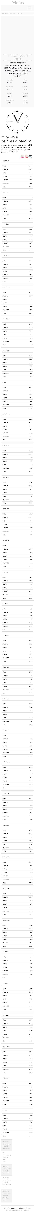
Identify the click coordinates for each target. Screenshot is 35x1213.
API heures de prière (21, 1210)
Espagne (12, 13)
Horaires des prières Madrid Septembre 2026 (7, 1182)
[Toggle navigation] (29, 8)
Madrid (19, 13)
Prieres (17, 2)
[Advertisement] (17, 36)
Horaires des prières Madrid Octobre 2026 (7, 1195)
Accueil (4, 13)
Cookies (9, 1210)
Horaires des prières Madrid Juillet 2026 (7, 1157)
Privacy (27, 1208)
